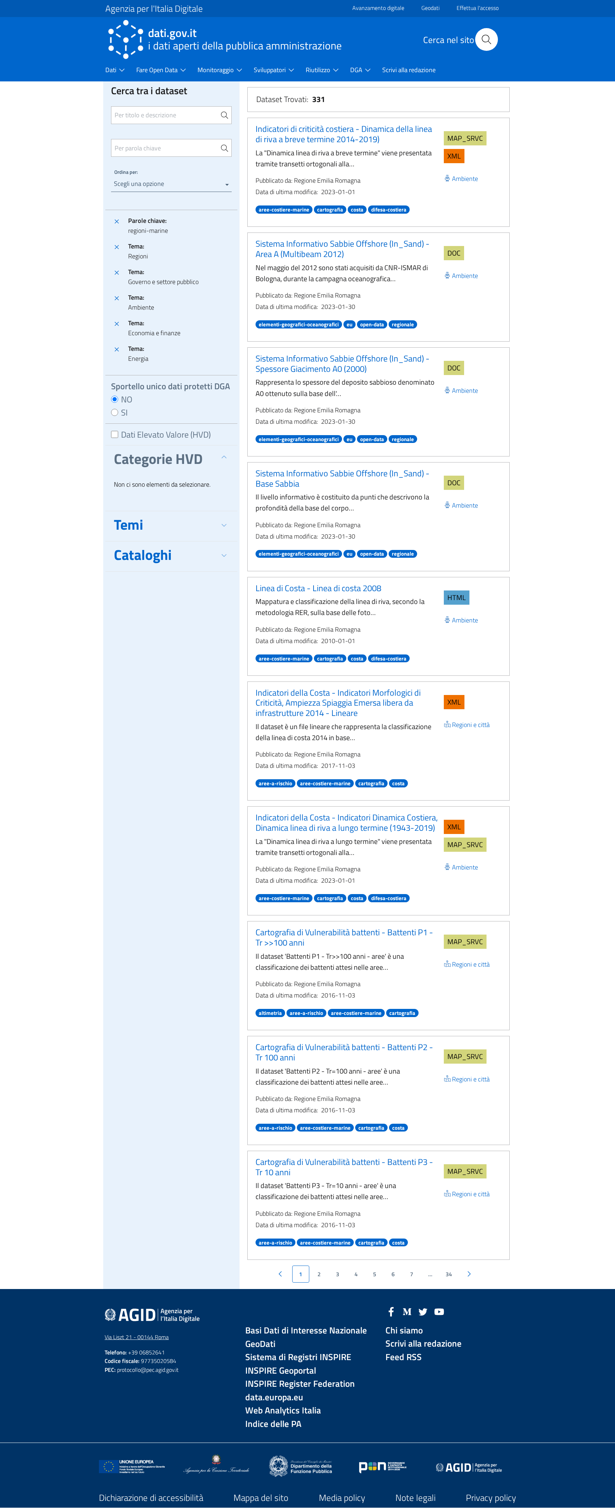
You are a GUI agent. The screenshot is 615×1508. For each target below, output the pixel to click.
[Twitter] (423, 1311)
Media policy (342, 1497)
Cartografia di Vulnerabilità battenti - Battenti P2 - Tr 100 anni (344, 1052)
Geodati (430, 8)
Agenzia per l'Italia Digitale (154, 8)
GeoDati (260, 1344)
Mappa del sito (260, 1497)
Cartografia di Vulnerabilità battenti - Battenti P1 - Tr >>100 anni (344, 937)
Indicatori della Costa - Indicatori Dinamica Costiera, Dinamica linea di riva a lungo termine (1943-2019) (347, 822)
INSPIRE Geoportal (280, 1370)
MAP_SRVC (465, 138)
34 (449, 1274)
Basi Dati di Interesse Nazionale (306, 1330)
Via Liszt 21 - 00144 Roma (137, 1337)
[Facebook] (391, 1311)
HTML (456, 597)
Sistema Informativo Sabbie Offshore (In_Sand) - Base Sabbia (343, 478)
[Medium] (407, 1311)
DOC (454, 252)
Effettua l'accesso (478, 8)
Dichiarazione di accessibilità (151, 1497)
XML (454, 155)
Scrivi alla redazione (423, 1343)
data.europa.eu (274, 1397)
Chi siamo (404, 1330)
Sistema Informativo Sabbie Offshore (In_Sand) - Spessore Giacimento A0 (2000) (343, 363)
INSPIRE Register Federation (300, 1383)
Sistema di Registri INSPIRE (298, 1357)
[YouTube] (439, 1311)
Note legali (415, 1497)
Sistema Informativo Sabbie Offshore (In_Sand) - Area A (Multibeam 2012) (343, 248)
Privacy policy (491, 1497)
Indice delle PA (273, 1424)
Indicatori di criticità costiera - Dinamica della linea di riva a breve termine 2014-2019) (344, 133)
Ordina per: (126, 172)
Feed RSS (403, 1357)
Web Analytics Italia (283, 1410)
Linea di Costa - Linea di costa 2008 (318, 588)
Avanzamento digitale (378, 8)
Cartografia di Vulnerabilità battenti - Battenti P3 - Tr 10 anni (344, 1166)
